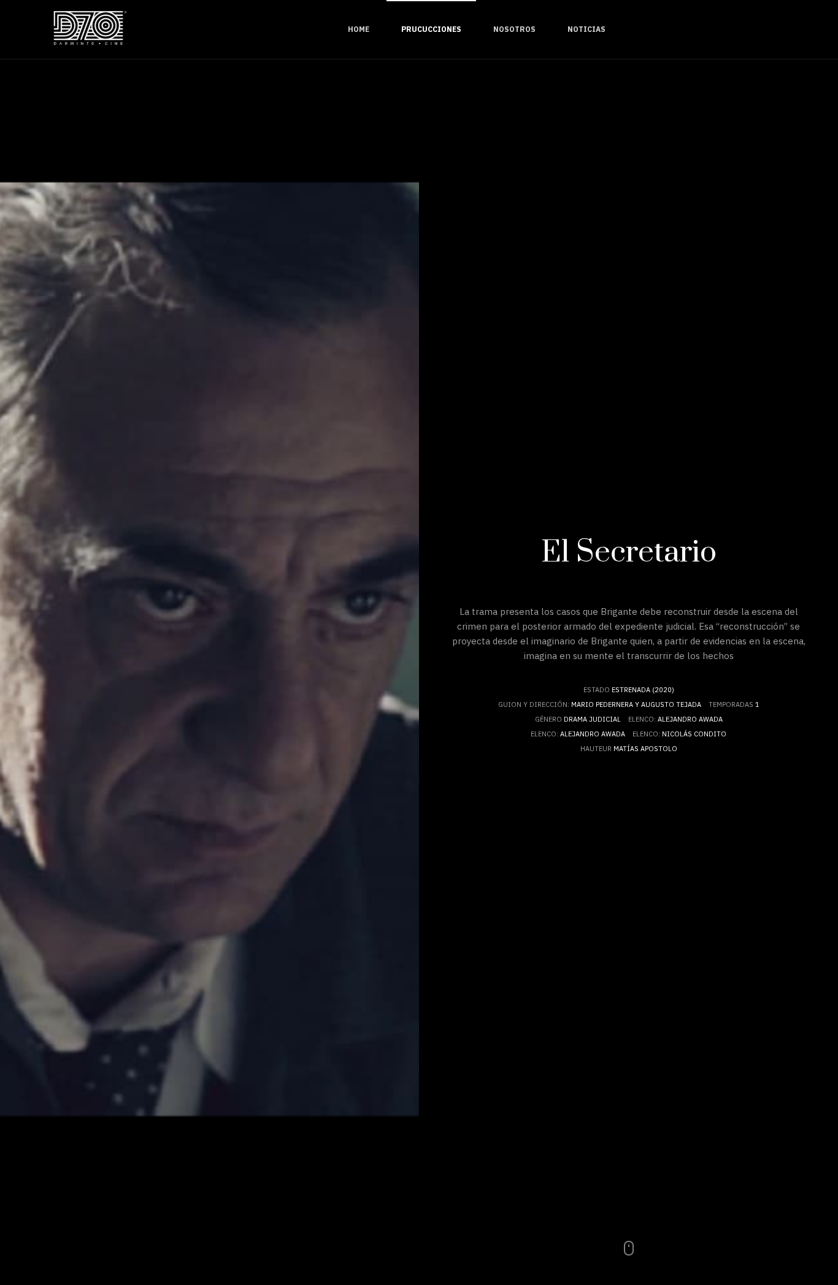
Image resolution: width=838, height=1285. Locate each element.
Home (358, 29)
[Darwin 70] (92, 30)
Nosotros (514, 29)
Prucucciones (431, 29)
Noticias (586, 29)
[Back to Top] (794, 1226)
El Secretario (629, 552)
